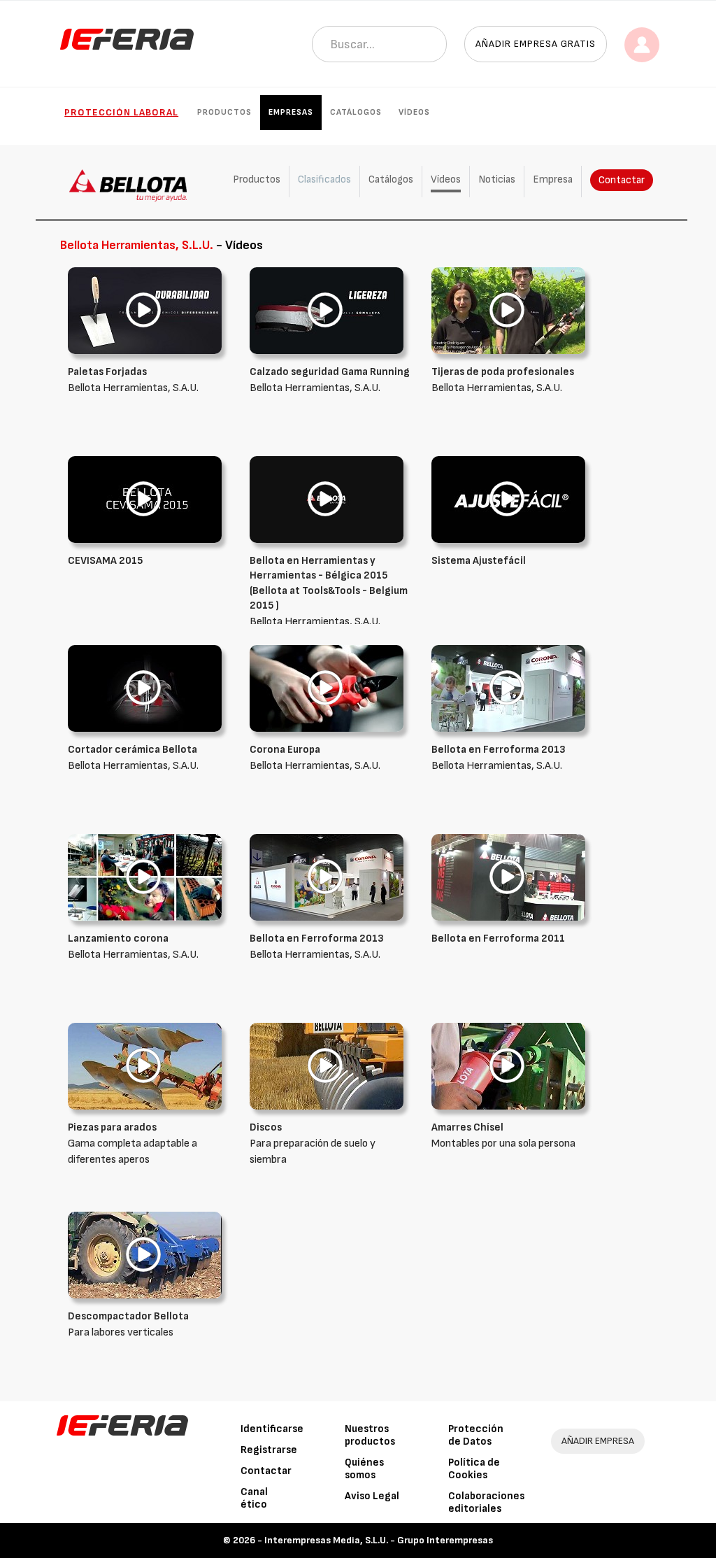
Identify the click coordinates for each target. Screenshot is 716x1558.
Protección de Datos (475, 1435)
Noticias (496, 179)
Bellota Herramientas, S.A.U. (329, 591)
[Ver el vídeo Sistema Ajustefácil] (508, 499)
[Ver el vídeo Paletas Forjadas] (145, 310)
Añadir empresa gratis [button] (535, 44)
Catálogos (356, 112)
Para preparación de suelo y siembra (312, 1143)
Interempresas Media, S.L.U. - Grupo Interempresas (378, 1540)
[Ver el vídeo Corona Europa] (326, 688)
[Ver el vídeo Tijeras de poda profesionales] (508, 310)
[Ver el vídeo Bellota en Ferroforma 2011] (508, 877)
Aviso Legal (372, 1496)
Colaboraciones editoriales (486, 1502)
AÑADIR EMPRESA (597, 1441)
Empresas (290, 112)
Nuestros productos (370, 1435)
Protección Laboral (121, 112)
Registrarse (269, 1450)
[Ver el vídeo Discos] (326, 1065)
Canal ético (254, 1498)
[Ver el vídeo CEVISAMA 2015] (145, 499)
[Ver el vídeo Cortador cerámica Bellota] (145, 688)
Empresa (553, 179)
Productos (224, 112)
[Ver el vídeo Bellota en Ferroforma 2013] (508, 688)
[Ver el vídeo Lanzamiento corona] (145, 877)
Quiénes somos (364, 1469)
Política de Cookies (474, 1469)
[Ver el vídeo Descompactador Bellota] (145, 1254)
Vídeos (414, 112)
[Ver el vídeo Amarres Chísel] (508, 1065)
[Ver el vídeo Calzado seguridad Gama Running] (326, 310)
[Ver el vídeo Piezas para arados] (145, 1065)
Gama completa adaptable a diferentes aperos (132, 1143)
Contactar (622, 180)
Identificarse (272, 1429)
